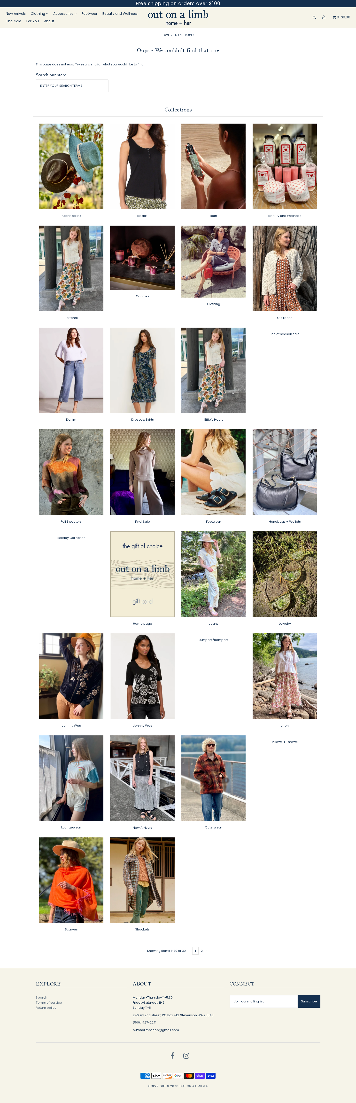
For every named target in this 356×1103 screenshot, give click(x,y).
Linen (285, 725)
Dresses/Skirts (142, 419)
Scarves (71, 929)
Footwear (89, 13)
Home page (142, 623)
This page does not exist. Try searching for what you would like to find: (90, 64)
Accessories (63, 13)
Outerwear (213, 827)
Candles (142, 296)
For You (32, 21)
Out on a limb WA (193, 1086)
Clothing (38, 13)
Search (41, 997)
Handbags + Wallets (285, 521)
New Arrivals (16, 13)
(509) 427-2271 (144, 1022)
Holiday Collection (71, 538)
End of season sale (285, 334)
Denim (71, 419)
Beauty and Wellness (120, 13)
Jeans (213, 623)
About (49, 21)
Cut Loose (285, 317)
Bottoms (71, 317)
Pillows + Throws (285, 742)
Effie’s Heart (213, 419)
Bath (213, 215)
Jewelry (285, 623)
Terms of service (49, 1002)
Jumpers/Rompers (214, 640)
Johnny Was (71, 725)
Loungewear (71, 827)
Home (166, 35)
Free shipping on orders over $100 (178, 3)
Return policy (46, 1007)
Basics (142, 215)
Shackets (142, 929)
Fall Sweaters (71, 521)
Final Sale (13, 21)
